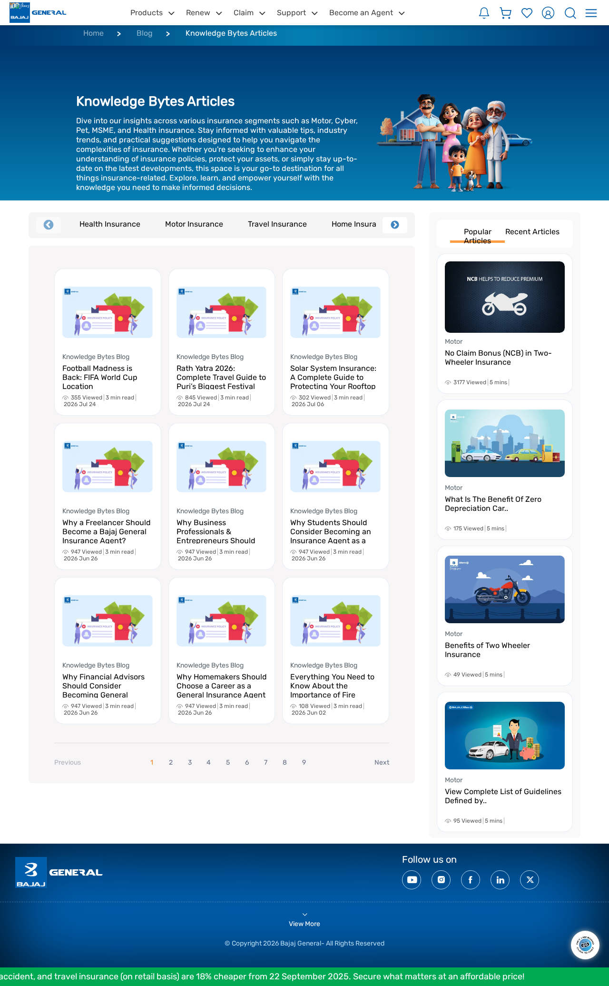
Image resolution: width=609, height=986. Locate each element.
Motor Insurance (194, 224)
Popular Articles (477, 235)
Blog (145, 33)
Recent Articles (532, 231)
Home (93, 33)
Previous (48, 225)
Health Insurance (109, 224)
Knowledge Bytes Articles (231, 33)
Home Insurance (361, 224)
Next (395, 225)
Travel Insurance (277, 224)
